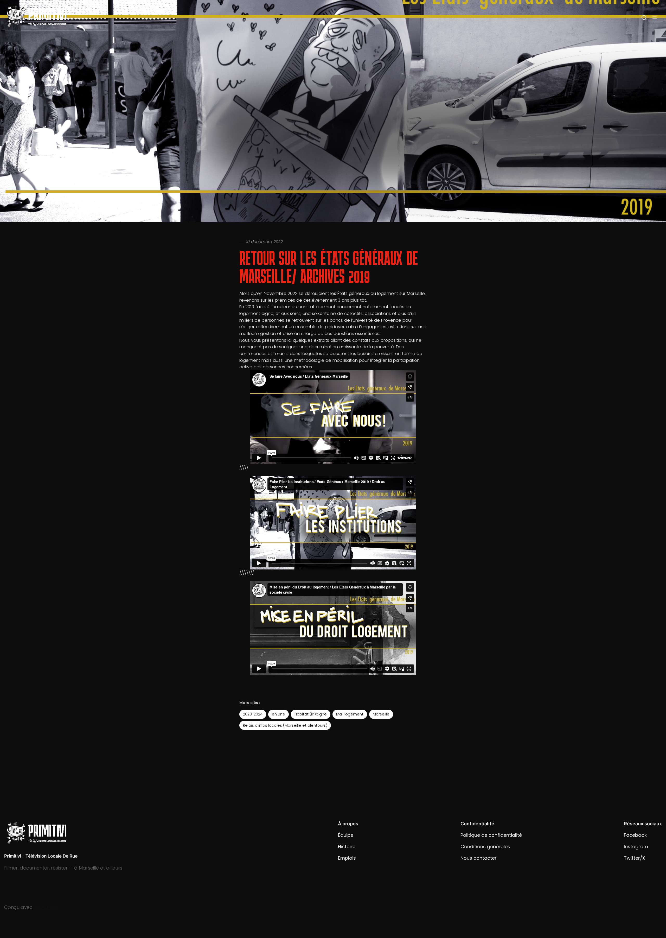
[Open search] (644, 17)
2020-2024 (252, 714)
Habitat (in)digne (310, 714)
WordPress (46, 907)
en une (278, 714)
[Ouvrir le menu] (654, 18)
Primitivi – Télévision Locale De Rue (41, 856)
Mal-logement (349, 714)
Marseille (381, 714)
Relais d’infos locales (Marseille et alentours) (285, 725)
